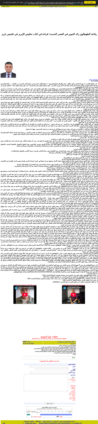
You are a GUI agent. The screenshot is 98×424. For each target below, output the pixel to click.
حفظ (39, 421)
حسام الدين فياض (93, 79)
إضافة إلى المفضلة (29, 421)
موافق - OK (90, 2)
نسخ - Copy (46, 421)
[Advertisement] (49, 19)
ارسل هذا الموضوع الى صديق (66, 421)
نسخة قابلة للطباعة (30, 423)
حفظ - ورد (54, 421)
